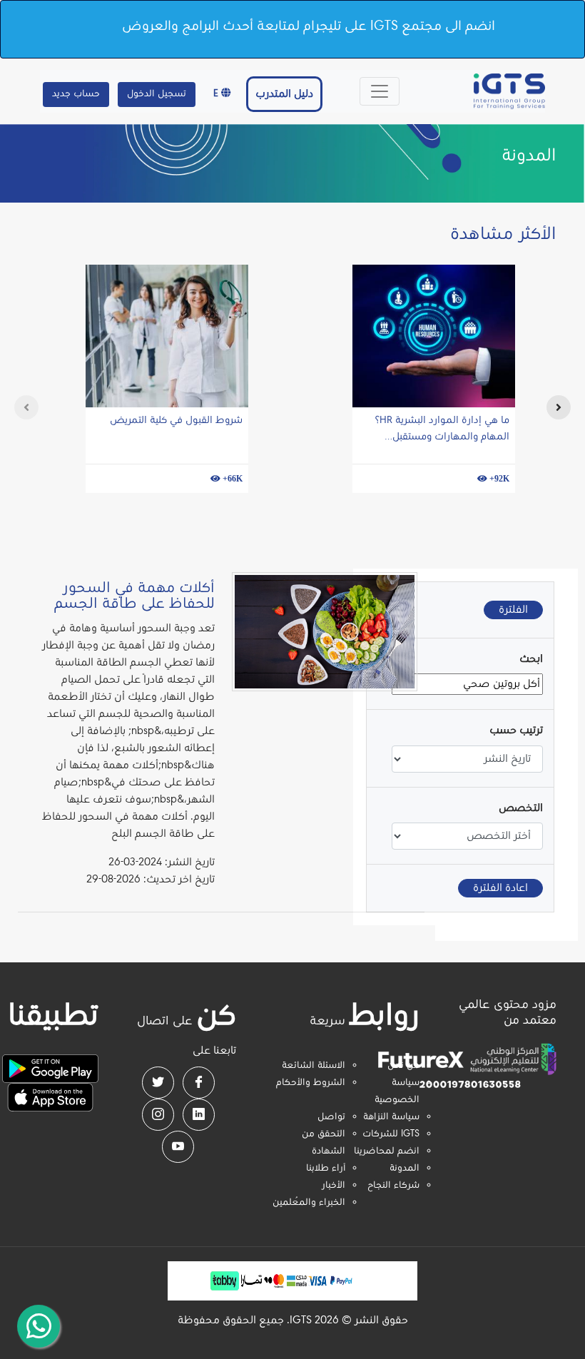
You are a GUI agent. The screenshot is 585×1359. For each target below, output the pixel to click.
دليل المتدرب (284, 94)
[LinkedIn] (199, 1115)
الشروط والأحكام (310, 1083)
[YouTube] (178, 1147)
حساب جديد (76, 94)
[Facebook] (199, 1083)
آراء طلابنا (325, 1169)
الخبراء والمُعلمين (309, 1203)
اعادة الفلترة (500, 888)
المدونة (404, 1169)
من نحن (403, 1066)
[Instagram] (158, 1115)
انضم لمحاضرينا (386, 1151)
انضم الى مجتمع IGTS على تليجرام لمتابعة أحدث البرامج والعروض (308, 26)
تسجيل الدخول (156, 94)
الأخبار (333, 1186)
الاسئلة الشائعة (313, 1066)
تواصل (331, 1117)
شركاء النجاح (393, 1186)
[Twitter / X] (158, 1083)
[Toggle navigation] (380, 91)
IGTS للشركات (390, 1134)
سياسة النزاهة (391, 1117)
